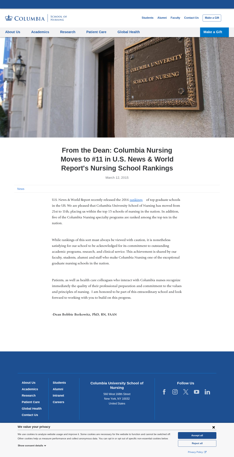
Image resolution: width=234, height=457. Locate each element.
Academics (30, 389)
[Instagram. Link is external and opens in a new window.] (175, 392)
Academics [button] (40, 32)
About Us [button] (12, 32)
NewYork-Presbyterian (117, 362)
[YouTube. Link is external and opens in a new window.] (196, 392)
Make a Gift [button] (213, 32)
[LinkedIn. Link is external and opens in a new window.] (207, 392)
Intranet (58, 395)
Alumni (162, 17)
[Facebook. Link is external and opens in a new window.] (164, 392)
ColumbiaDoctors (166, 362)
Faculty (175, 17)
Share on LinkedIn (212, 188)
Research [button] (67, 32)
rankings (137, 200)
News (20, 188)
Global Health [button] (129, 32)
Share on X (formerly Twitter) (206, 188)
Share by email (217, 188)
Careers (58, 402)
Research (29, 395)
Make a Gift (212, 17)
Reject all (197, 443)
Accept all (197, 435)
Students (147, 17)
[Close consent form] (213, 427)
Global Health (32, 408)
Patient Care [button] (96, 32)
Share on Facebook (201, 188)
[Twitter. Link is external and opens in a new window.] (186, 392)
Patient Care (31, 402)
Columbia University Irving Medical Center (117, 4)
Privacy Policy (196, 452)
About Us (28, 382)
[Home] (36, 18)
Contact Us (191, 17)
